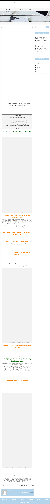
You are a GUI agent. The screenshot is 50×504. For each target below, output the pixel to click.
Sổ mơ (26, 9)
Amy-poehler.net (22, 502)
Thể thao (16, 9)
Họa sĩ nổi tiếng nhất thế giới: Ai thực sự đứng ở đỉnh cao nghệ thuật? (41, 41)
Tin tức (30, 9)
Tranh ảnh (11, 9)
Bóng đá (21, 9)
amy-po (13, 107)
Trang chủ (6, 9)
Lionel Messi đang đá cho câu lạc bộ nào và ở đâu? (26, 486)
